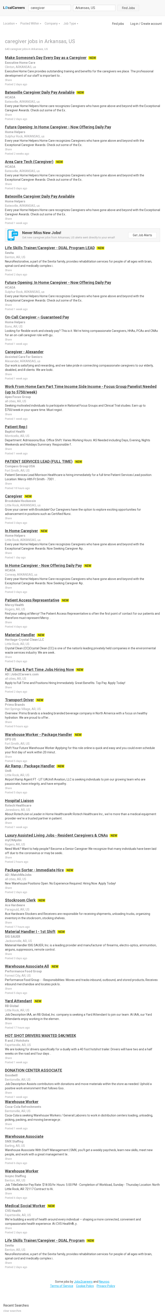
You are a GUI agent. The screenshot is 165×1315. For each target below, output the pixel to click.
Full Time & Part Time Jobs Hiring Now (39, 669)
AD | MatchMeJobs (18, 875)
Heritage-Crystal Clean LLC (24, 639)
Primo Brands (15, 704)
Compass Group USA (20, 466)
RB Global (12, 1006)
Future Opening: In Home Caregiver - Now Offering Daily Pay (58, 127)
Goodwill (11, 1075)
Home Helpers (15, 132)
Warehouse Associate (24, 1136)
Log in (134, 23)
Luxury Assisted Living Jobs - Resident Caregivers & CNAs (56, 835)
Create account (151, 23)
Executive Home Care (20, 62)
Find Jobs (128, 8)
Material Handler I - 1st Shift (30, 931)
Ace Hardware (15, 905)
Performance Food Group (23, 971)
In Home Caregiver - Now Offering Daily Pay (43, 565)
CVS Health (13, 1210)
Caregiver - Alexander (24, 352)
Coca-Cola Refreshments (23, 1106)
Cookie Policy (85, 1286)
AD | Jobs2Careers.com (22, 674)
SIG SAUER (12, 936)
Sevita (9, 253)
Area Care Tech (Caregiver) (29, 161)
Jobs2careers (83, 1281)
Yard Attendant (18, 1001)
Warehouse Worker (21, 1101)
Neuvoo (104, 1281)
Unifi (8, 771)
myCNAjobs (13, 840)
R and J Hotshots (17, 1040)
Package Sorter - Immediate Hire (34, 870)
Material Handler (20, 635)
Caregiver (13, 496)
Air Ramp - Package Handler (30, 766)
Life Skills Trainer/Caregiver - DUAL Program (45, 1240)
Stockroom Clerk (20, 900)
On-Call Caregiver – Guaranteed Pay (37, 317)
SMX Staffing (14, 1141)
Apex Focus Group (18, 397)
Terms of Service (61, 1286)
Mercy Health (14, 605)
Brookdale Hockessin (20, 501)
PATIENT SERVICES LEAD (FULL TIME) (39, 461)
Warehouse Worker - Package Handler (38, 734)
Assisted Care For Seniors (24, 357)
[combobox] (94, 8)
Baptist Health (15, 431)
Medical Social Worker (25, 1205)
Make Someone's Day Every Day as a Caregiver (46, 57)
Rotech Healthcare (18, 805)
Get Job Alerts (142, 235)
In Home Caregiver (21, 530)
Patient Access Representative (32, 600)
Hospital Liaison (19, 800)
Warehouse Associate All (27, 966)
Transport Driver (19, 700)
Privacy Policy (106, 1286)
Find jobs (118, 23)
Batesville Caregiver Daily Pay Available (40, 92)
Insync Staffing (15, 1176)
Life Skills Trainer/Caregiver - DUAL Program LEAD (50, 248)
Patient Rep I (16, 426)
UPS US (10, 739)
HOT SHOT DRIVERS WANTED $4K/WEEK (40, 1035)
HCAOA (10, 97)
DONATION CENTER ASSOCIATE (33, 1070)
